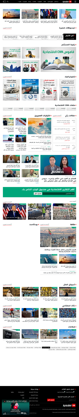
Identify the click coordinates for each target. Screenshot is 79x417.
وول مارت (49, 204)
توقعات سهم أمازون (46, 347)
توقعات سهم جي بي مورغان (11, 347)
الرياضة (12, 118)
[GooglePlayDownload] (69, 392)
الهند (19, 9)
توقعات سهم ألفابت (37, 347)
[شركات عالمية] (12, 66)
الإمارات (18, 155)
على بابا (24, 118)
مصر (37, 155)
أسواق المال (50, 1)
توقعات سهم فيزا (52, 349)
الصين (75, 308)
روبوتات (25, 135)
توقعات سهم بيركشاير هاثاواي (61, 349)
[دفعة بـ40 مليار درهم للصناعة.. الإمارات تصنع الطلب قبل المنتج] (11, 159)
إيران (37, 9)
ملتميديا (73, 176)
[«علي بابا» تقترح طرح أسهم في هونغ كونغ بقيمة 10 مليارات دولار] (20, 121)
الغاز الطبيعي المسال (16, 170)
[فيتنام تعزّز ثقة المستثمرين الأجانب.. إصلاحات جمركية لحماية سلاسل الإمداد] (39, 126)
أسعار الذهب (74, 287)
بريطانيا (74, 330)
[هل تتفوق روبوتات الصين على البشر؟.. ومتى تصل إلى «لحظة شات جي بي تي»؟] (20, 138)
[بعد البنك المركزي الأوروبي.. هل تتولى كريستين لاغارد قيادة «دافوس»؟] (67, 14)
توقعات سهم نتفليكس (71, 349)
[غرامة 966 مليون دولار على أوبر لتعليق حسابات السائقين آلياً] (11, 334)
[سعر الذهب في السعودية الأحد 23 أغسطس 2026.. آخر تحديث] (30, 292)
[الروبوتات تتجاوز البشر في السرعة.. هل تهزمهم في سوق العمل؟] (67, 313)
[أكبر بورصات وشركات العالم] (12, 53)
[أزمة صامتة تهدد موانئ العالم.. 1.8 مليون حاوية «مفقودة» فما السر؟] (67, 334)
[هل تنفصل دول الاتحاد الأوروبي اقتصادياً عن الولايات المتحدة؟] (30, 173)
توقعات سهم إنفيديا (65, 347)
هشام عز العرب (73, 155)
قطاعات (34, 1)
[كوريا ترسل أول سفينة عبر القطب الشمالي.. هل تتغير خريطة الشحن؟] (30, 334)
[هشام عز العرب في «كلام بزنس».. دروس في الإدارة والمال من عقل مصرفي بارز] (58, 165)
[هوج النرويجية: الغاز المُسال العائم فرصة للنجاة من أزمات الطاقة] (11, 173)
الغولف (12, 135)
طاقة (45, 1)
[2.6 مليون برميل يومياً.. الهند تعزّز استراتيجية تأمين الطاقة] (11, 14)
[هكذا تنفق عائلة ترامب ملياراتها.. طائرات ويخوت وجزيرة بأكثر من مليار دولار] (8, 138)
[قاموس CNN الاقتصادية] (58, 59)
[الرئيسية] (66, 1)
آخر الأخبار (56, 1)
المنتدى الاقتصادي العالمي (71, 9)
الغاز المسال (55, 254)
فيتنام (50, 118)
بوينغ (56, 330)
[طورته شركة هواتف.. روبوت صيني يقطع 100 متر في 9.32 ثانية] (11, 313)
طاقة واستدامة (34, 19)
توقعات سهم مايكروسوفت (55, 347)
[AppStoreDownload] (61, 392)
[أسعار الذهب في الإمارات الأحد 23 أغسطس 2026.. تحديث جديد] (11, 292)
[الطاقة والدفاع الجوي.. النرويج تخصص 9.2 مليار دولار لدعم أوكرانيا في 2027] (48, 14)
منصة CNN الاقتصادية (32, 413)
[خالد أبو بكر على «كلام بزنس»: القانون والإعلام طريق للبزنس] (30, 159)
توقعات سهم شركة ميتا (21, 347)
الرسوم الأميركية (23, 204)
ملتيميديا (25, 1)
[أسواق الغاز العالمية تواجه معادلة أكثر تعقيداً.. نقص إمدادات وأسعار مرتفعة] (48, 259)
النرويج (56, 9)
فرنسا (37, 170)
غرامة (19, 330)
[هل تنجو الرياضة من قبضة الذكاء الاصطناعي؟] (8, 121)
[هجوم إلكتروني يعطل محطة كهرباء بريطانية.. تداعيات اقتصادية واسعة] (30, 14)
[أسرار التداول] (31, 53)
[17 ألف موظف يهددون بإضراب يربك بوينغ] (48, 334)
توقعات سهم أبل (72, 347)
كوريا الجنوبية (36, 330)
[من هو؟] (31, 66)
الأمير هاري (74, 204)
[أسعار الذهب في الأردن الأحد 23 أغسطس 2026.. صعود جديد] (48, 292)
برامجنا (29, 1)
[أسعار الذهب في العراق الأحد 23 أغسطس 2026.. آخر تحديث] (67, 292)
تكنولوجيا (40, 1)
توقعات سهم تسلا (30, 347)
